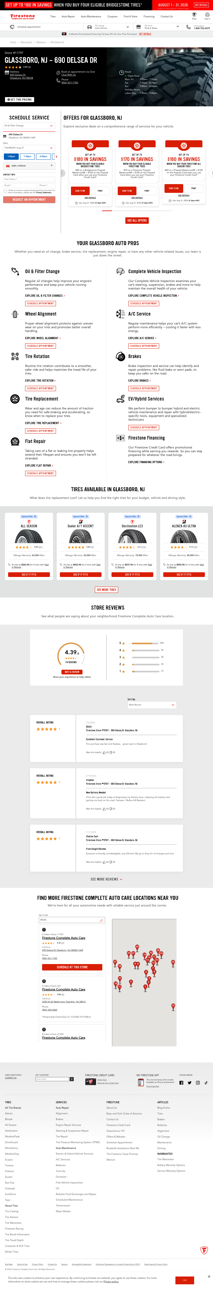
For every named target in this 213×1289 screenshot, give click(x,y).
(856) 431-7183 (69, 83)
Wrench (110, 1160)
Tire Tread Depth (14, 1240)
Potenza (9, 1171)
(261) (40, 547)
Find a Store (102, 918)
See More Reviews (104, 879)
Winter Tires (11, 1252)
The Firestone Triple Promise (122, 1154)
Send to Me (80, 191)
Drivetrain (61, 1177)
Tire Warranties (13, 1223)
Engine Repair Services (68, 1125)
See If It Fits (29, 574)
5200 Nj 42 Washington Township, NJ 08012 (64, 1002)
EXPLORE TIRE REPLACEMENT (42, 423)
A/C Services (63, 1159)
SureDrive (10, 1194)
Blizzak (8, 1119)
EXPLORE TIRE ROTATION (39, 381)
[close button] (209, 1276)
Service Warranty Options (171, 1171)
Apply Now (102, 1080)
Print (100, 191)
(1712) (143, 547)
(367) (195, 547)
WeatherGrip (12, 1154)
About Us (111, 1108)
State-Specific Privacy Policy (156, 1264)
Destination (11, 1131)
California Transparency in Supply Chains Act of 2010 (118, 1264)
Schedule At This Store (72, 967)
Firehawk (10, 1189)
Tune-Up (60, 1171)
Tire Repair (62, 1137)
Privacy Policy (37, 1264)
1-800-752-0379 (202, 28)
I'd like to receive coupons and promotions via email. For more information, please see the (31, 192)
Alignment (62, 1113)
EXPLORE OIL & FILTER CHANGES (44, 296)
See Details (90, 198)
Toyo (7, 1200)
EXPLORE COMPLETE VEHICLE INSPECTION (152, 296)
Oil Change (163, 1137)
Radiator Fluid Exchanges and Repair (76, 1194)
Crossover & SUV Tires (17, 1246)
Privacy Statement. (44, 193)
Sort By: (131, 699)
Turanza (9, 1165)
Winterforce (11, 1148)
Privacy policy (111, 1282)
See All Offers (137, 220)
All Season (11, 1125)
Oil (57, 1188)
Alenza (8, 1113)
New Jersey (26, 42)
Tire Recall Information (17, 1234)
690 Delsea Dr (57, 42)
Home (13, 42)
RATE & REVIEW (72, 672)
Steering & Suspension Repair (72, 1131)
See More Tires (106, 590)
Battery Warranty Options (171, 1165)
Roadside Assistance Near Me (122, 1148)
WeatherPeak (12, 1137)
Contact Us (112, 1119)
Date (5, 143)
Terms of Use (22, 1264)
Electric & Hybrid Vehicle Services (74, 1154)
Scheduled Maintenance (69, 1200)
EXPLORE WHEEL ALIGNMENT (41, 338)
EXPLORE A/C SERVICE (141, 338)
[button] (53, 16)
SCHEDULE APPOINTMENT (40, 303)
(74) (29, 67)
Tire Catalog (11, 1211)
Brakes (59, 1119)
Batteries (60, 1165)
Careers (64, 1264)
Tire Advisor (11, 1217)
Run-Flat (9, 1183)
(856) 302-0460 (49, 1010)
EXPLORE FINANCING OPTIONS (145, 462)
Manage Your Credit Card (108, 1083)
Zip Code (43, 915)
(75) (92, 547)
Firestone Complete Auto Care (63, 938)
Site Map (8, 1264)
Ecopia (8, 1160)
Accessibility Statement (81, 1264)
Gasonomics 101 (115, 1131)
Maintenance (164, 1142)
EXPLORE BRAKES (138, 381)
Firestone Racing (14, 1229)
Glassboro (41, 42)
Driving (161, 1148)
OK (184, 1280)
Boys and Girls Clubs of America (124, 1114)
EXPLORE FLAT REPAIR (38, 465)
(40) (62, 995)
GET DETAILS (145, 34)
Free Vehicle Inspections (69, 1183)
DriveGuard (11, 1142)
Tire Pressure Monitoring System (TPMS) (78, 1142)
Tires (160, 1114)
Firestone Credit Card (118, 1125)
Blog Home (163, 1108)
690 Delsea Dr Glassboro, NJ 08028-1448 (62, 950)
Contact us (11, 1078)
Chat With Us (68, 75)
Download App (152, 1086)
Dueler (8, 1177)
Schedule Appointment (119, 1142)
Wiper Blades (63, 1211)
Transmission (63, 1206)
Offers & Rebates (115, 1137)
